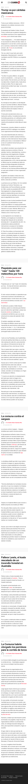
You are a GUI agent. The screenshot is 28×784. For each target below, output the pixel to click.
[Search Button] (26, 2)
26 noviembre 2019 (7, 19)
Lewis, (11, 587)
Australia (14, 578)
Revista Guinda (18, 776)
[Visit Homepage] (14, 2)
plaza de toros (6, 714)
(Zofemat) (14, 444)
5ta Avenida (4, 777)
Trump (10, 48)
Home (2, 7)
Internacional (7, 554)
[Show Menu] (2, 2)
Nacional (7, 7)
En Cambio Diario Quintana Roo (14, 16)
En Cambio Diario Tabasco (7, 776)
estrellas (8, 312)
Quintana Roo (8, 265)
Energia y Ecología (13, 777)
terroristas (4, 36)
